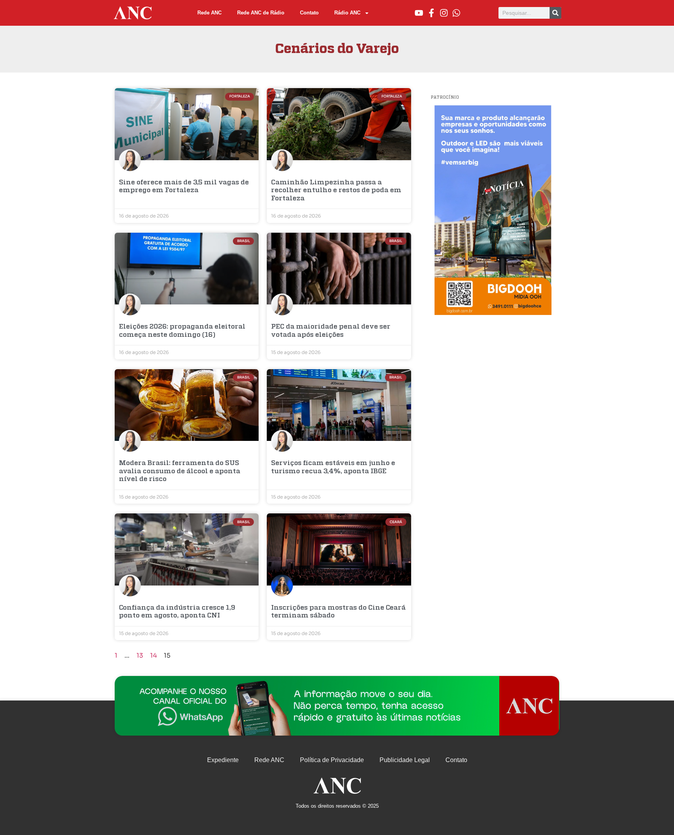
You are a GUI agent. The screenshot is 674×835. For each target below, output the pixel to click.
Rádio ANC (347, 13)
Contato (309, 13)
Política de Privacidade (332, 760)
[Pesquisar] (555, 13)
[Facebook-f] (431, 13)
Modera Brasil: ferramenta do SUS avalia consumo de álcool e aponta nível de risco (179, 471)
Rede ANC (209, 13)
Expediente (223, 760)
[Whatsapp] (456, 13)
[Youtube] (419, 13)
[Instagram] (444, 13)
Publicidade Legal (405, 760)
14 (153, 655)
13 (140, 655)
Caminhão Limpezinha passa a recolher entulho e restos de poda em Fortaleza (336, 190)
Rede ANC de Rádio (260, 13)
